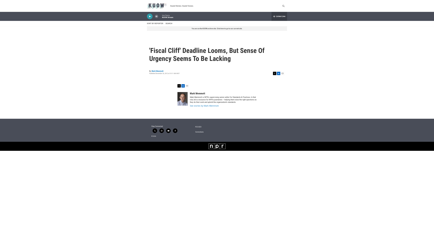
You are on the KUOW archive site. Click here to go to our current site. (217, 28)
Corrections (199, 132)
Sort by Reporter (155, 23)
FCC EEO (198, 127)
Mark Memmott (157, 71)
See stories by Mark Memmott (204, 105)
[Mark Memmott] (182, 99)
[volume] (156, 16)
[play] (150, 16)
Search (169, 23)
